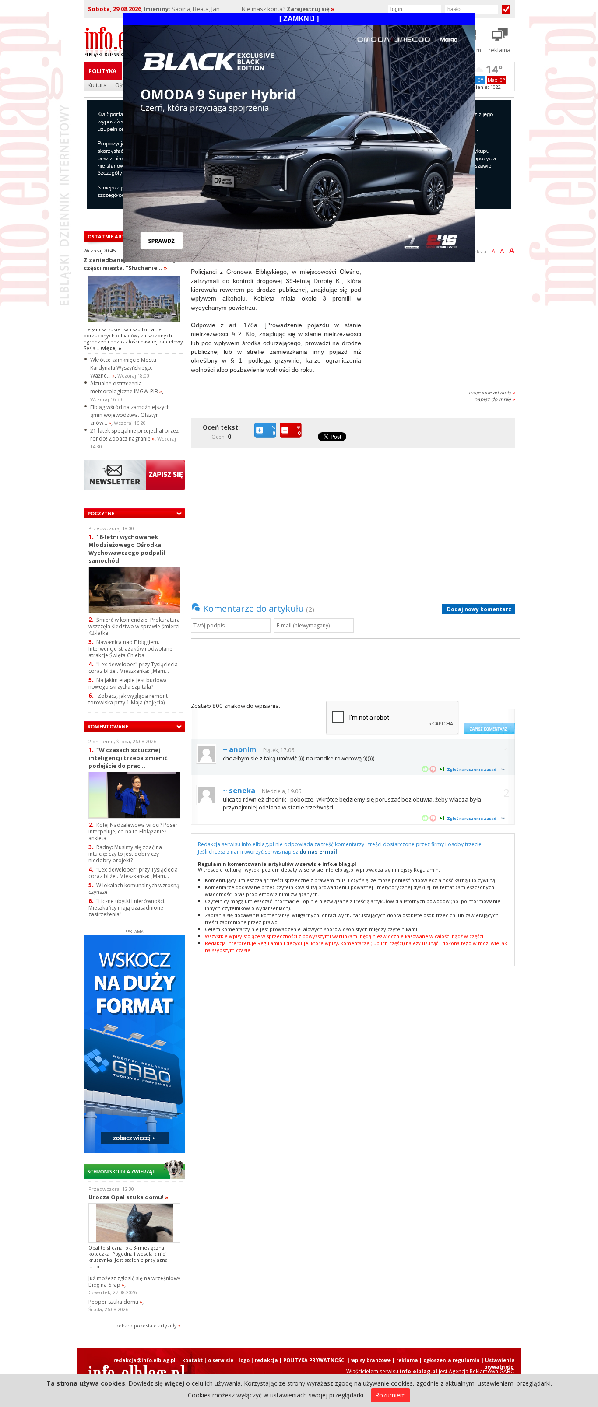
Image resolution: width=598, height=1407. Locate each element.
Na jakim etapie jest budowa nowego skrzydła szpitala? (127, 683)
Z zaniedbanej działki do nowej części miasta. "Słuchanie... (129, 264)
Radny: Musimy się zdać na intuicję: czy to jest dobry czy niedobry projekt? (125, 854)
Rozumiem (390, 1395)
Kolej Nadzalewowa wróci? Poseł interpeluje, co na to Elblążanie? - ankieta (132, 831)
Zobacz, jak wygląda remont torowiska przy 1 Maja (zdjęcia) (128, 699)
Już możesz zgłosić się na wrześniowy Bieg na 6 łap (134, 1281)
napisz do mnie (494, 399)
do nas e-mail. (319, 851)
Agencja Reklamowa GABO (482, 1371)
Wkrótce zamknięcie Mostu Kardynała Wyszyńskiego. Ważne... (123, 367)
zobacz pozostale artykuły (146, 1325)
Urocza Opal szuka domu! (128, 1197)
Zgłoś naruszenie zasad (471, 769)
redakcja (266, 1360)
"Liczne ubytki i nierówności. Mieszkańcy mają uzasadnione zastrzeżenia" (126, 907)
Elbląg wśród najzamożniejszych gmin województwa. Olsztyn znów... (130, 415)
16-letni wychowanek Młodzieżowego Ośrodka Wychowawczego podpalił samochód (126, 548)
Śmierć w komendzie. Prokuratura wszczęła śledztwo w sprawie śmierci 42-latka (134, 626)
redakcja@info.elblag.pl (144, 1360)
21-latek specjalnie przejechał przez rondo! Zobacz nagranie (134, 434)
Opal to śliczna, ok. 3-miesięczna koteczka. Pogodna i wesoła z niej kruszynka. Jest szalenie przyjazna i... (128, 1257)
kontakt (192, 1360)
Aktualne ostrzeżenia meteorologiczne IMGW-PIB (126, 387)
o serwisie (220, 1360)
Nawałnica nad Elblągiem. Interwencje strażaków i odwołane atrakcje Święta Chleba (130, 648)
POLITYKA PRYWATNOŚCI (314, 1360)
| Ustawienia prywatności (498, 1363)
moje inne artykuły (492, 392)
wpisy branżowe (371, 1360)
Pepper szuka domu (115, 1302)
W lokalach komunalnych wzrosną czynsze (133, 889)
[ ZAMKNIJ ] (299, 18)
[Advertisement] (441, 320)
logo (244, 1360)
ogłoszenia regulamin (451, 1360)
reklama (407, 1360)
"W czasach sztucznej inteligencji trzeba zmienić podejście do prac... (128, 758)
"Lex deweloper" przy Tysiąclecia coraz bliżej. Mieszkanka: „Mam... (133, 668)
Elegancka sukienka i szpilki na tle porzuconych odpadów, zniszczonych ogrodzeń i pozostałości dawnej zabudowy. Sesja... (134, 338)
